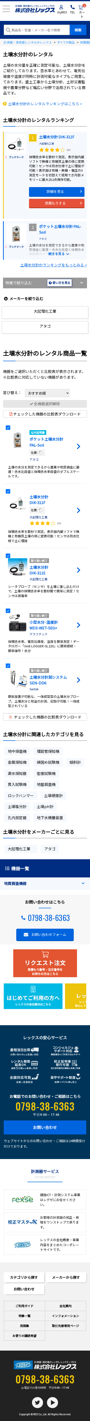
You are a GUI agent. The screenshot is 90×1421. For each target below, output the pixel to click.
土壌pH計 (45, 806)
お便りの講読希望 (24, 1335)
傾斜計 (75, 762)
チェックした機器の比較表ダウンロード (47, 413)
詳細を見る (55, 191)
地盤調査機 (46, 784)
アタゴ (42, 239)
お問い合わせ (45, 1127)
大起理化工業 (47, 143)
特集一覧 (24, 1316)
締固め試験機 (48, 762)
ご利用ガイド (25, 1306)
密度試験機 (46, 773)
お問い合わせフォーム (48, 934)
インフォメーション (65, 1316)
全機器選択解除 (47, 403)
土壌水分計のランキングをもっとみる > (53, 264)
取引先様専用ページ (65, 1325)
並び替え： (12, 392)
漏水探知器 (17, 773)
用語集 (24, 1325)
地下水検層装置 (50, 817)
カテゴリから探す (24, 1277)
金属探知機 (17, 762)
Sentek (34, 689)
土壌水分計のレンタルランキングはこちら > (45, 103)
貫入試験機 (17, 784)
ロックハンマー (21, 795)
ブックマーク (16, 157)
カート (82, 11)
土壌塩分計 (17, 806)
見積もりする (55, 203)
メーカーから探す (66, 1277)
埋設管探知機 (48, 751)
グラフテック (39, 634)
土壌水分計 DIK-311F (56, 136)
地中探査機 (17, 751)
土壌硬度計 (53, 795)
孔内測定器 (17, 817)
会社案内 (66, 1306)
